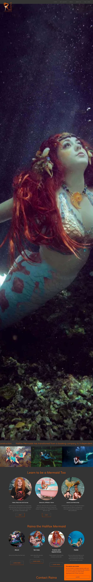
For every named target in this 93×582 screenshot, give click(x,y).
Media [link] (71, 1)
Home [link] (55, 1)
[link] (7, 1)
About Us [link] (78, 1)
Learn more (17, 562)
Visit (20, 515)
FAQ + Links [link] (87, 1)
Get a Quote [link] (63, 1)
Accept (78, 577)
